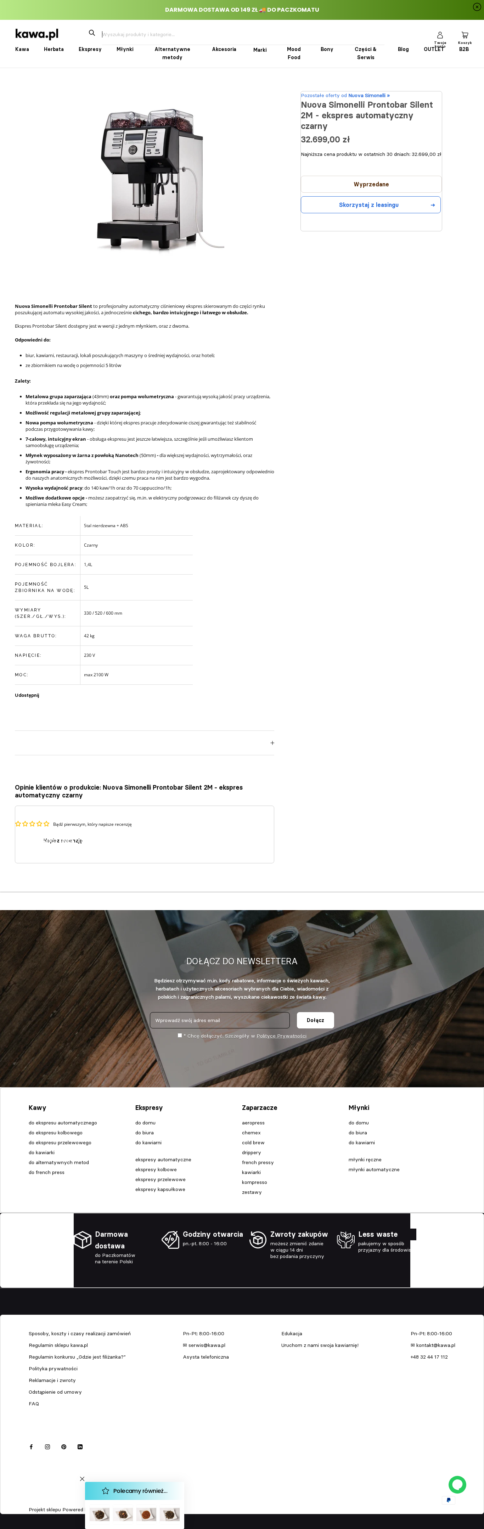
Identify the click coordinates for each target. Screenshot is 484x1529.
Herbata (54, 49)
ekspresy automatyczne (163, 1159)
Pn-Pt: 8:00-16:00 (203, 1333)
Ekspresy (90, 49)
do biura (144, 1132)
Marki (259, 50)
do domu (145, 1122)
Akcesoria (224, 49)
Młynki (125, 49)
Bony (327, 49)
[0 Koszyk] (464, 34)
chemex (251, 1132)
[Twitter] (55, 691)
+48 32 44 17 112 (429, 1357)
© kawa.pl (39, 1500)
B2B (464, 49)
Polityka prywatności (53, 1368)
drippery (251, 1152)
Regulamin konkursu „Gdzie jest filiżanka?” (77, 1357)
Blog (403, 49)
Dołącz (315, 1020)
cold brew (253, 1142)
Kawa (22, 49)
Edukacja (291, 1333)
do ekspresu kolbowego (56, 1132)
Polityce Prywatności (281, 1036)
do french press (46, 1172)
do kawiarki (42, 1152)
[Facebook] (46, 691)
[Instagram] (47, 1446)
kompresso (254, 1182)
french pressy (258, 1162)
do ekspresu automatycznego (63, 1122)
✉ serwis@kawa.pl (204, 1345)
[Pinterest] (64, 691)
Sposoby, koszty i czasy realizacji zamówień (80, 1333)
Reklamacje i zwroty (52, 1380)
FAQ (34, 1403)
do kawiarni (148, 1142)
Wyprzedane (371, 184)
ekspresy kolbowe (156, 1169)
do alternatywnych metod (59, 1162)
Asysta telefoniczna (206, 1357)
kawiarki (251, 1172)
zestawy (252, 1192)
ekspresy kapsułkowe (160, 1189)
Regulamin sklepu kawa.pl (58, 1345)
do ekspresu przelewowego (60, 1142)
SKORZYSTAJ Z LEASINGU (369, 204)
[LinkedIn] (80, 1446)
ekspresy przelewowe (160, 1179)
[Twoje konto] (440, 34)
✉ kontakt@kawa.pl (433, 1345)
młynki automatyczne (374, 1169)
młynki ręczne (365, 1159)
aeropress (253, 1122)
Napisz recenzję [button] (63, 840)
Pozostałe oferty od (345, 95)
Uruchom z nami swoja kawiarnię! (320, 1345)
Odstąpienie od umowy (55, 1392)
